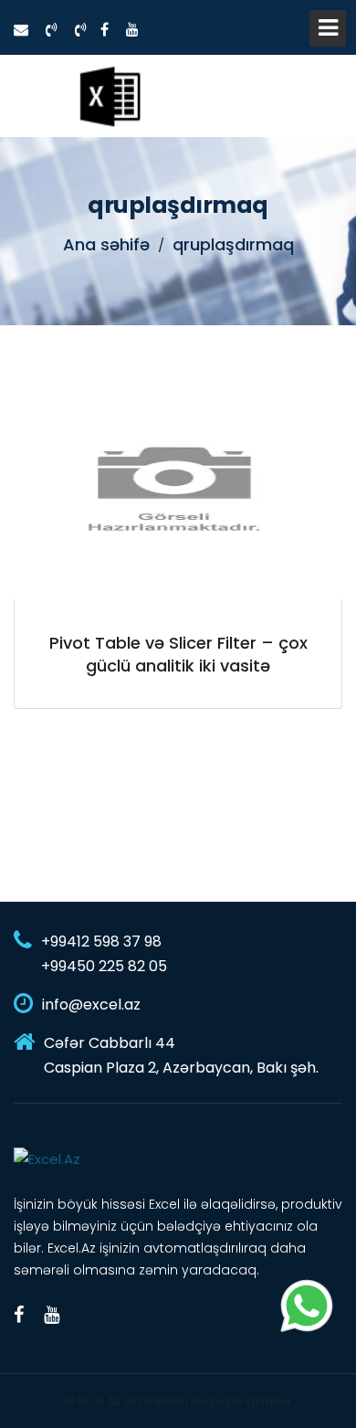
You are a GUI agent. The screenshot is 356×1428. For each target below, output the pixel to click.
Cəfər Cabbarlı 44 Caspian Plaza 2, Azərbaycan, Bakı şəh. (181, 1055)
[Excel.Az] (109, 96)
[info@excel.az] (21, 29)
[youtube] (132, 29)
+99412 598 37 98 (101, 941)
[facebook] (104, 29)
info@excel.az (91, 1004)
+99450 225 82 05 (104, 966)
